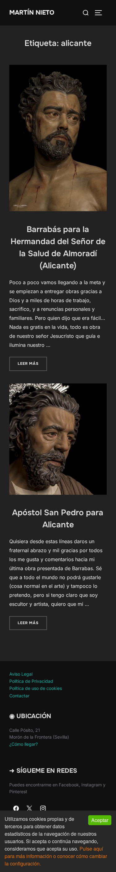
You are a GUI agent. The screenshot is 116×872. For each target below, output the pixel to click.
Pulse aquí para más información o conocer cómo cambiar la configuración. (56, 856)
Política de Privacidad (31, 681)
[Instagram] (43, 809)
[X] (30, 809)
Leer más (32, 363)
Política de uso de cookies (35, 688)
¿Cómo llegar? (23, 744)
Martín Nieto (31, 12)
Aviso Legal (20, 674)
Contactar (19, 695)
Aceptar (99, 820)
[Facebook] (16, 809)
